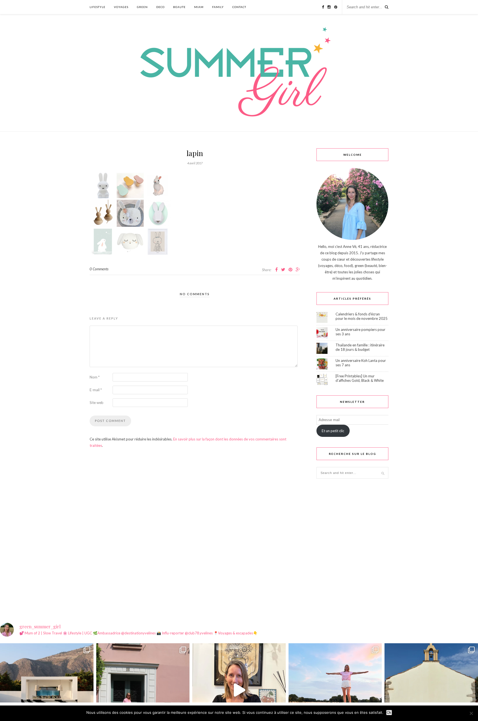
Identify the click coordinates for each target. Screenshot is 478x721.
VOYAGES (121, 7)
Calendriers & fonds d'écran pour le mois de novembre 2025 (362, 316)
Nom (95, 377)
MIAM (199, 7)
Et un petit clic (333, 431)
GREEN (142, 7)
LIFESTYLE (97, 7)
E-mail (96, 390)
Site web (96, 402)
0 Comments (99, 269)
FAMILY (218, 7)
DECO (160, 7)
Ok (389, 712)
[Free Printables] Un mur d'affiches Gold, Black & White (360, 378)
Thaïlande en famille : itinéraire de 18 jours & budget (360, 347)
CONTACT (239, 7)
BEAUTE (179, 7)
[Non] (471, 713)
